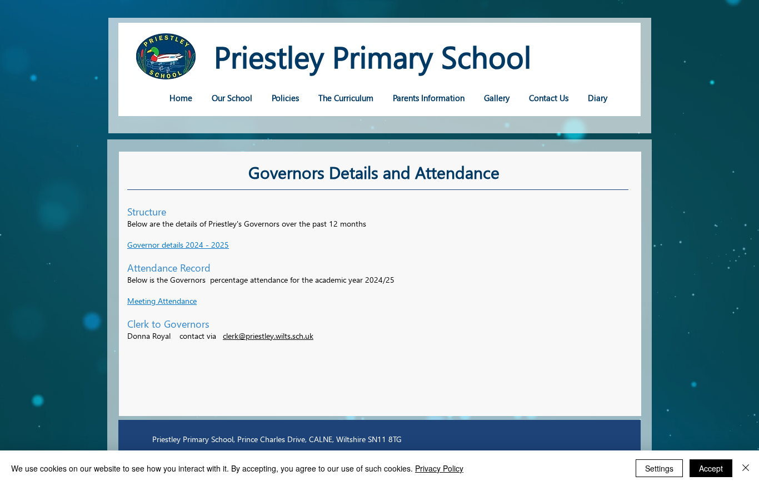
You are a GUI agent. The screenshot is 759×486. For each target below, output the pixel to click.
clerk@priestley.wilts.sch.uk (268, 335)
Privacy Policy (439, 468)
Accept (711, 468)
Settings (659, 468)
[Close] (745, 468)
